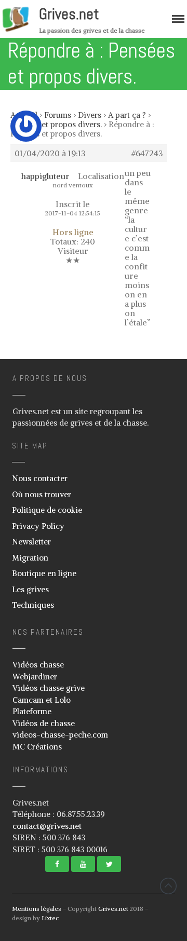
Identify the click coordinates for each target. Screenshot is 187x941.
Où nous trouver (41, 494)
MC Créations (37, 747)
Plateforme (31, 711)
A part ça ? (127, 115)
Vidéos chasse (38, 665)
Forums (57, 115)
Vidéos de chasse (43, 723)
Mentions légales (36, 908)
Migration (30, 558)
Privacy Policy (38, 526)
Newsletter (31, 542)
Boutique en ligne (44, 573)
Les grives (30, 589)
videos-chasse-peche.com (60, 735)
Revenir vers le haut (168, 886)
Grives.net (69, 14)
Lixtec (50, 918)
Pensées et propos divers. (56, 124)
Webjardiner (34, 676)
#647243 (147, 153)
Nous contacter (40, 478)
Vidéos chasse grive (48, 688)
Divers (89, 115)
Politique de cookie (47, 510)
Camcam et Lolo (41, 700)
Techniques (33, 605)
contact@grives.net (47, 826)
